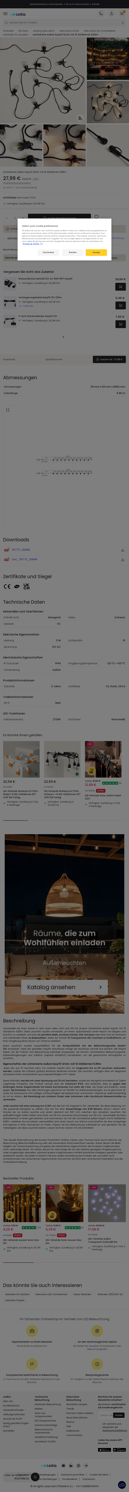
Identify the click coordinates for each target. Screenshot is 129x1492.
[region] (64, 239)
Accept (96, 252)
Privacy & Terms (31, 244)
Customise (48, 252)
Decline (72, 252)
